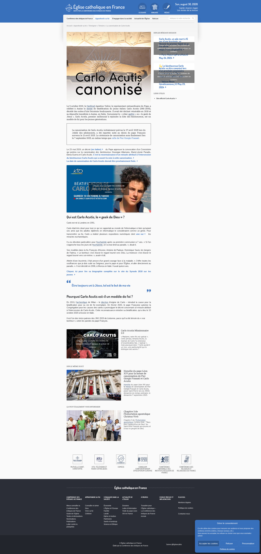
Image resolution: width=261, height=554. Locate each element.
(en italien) (96, 149)
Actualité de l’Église (142, 19)
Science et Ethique (111, 524)
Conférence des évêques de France (80, 19)
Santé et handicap (110, 521)
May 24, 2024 (165, 57)
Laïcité (106, 514)
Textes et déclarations (74, 516)
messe (90, 108)
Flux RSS (181, 497)
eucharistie (102, 242)
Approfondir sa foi (102, 19)
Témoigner (92, 26)
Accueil (69, 26)
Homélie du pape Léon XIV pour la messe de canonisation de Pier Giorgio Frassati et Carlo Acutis (136, 376)
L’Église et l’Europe (111, 508)
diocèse (104, 302)
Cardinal (91, 106)
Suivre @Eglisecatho (174, 544)
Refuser (229, 543)
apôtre (131, 114)
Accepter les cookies (208, 543)
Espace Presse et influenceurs (166, 498)
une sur (140, 234)
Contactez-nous (184, 514)
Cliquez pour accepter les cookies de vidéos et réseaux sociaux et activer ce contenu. (108, 189)
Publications (71, 521)
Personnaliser (248, 543)
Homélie (127, 384)
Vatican (155, 19)
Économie (107, 506)
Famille (106, 511)
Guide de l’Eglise (72, 514)
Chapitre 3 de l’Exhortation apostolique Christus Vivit (137, 414)
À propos (144, 497)
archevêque (82, 302)
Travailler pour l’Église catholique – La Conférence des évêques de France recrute (148, 511)
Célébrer (88, 514)
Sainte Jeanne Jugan (188, 8)
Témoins (101, 26)
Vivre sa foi (89, 511)
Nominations (71, 519)
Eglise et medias (110, 516)
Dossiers (125, 506)
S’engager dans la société (122, 19)
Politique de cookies (227, 549)
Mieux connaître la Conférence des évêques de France (73, 508)
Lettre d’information (129, 508)
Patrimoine (108, 519)
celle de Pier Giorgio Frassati (125, 138)
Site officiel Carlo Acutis (165, 98)
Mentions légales (184, 502)
